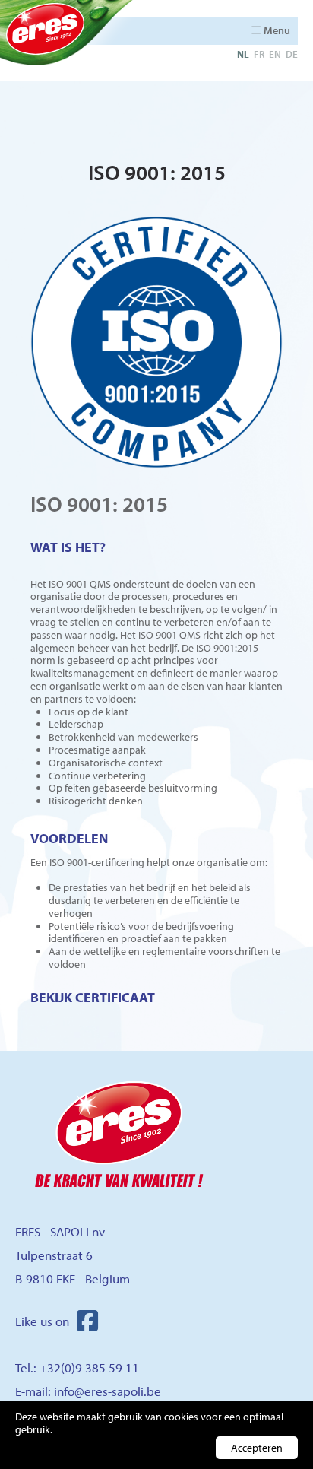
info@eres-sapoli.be (107, 1391)
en (275, 54)
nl (243, 54)
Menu (277, 30)
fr (259, 54)
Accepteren (257, 1448)
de (292, 54)
